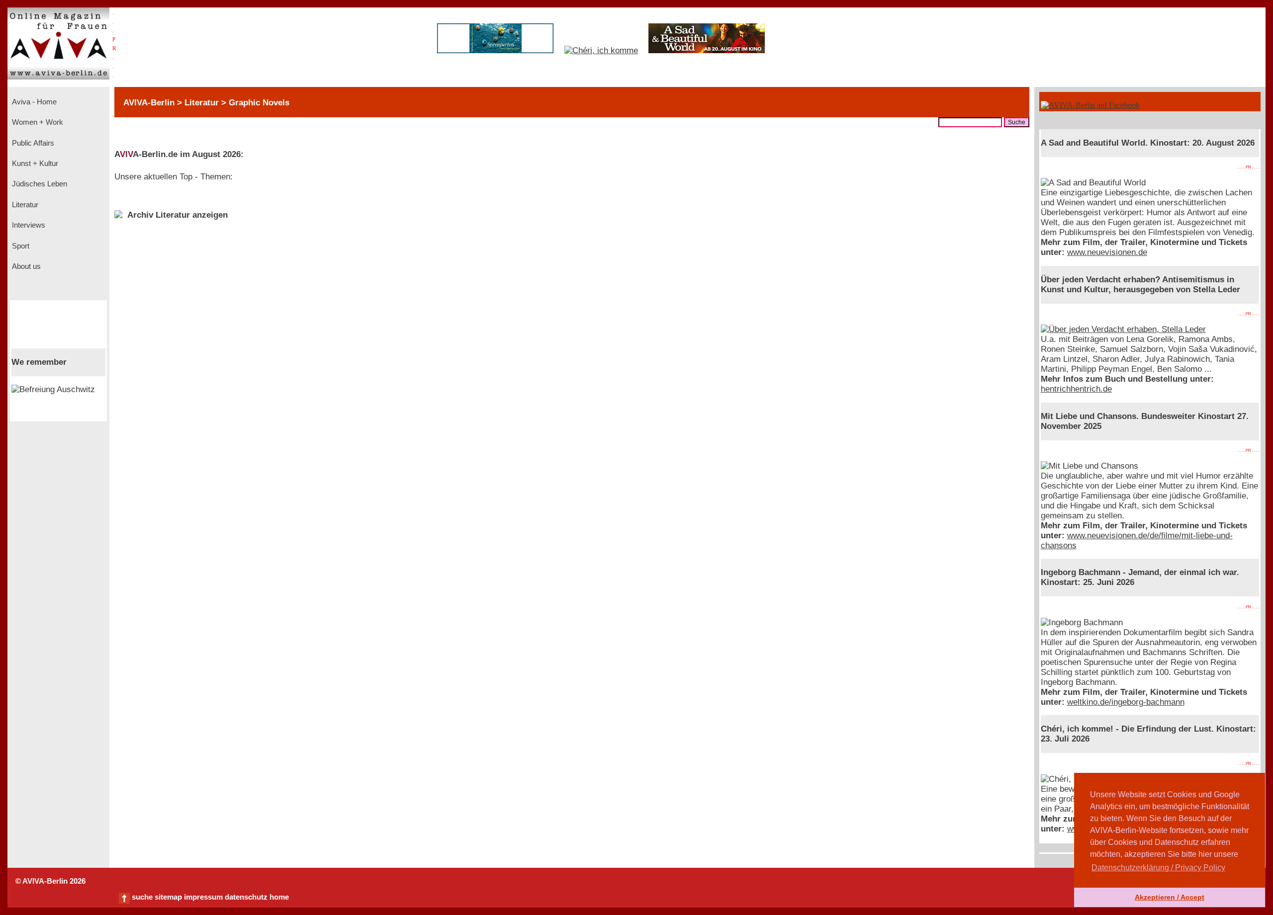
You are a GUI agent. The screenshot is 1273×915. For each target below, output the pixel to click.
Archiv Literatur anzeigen (177, 215)
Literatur (24, 205)
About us (25, 266)
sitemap (168, 897)
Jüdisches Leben (38, 184)
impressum (203, 897)
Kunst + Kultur (34, 163)
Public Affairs (32, 143)
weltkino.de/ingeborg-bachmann (1125, 702)
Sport (19, 246)
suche (142, 897)
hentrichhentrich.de (1076, 389)
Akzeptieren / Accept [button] (1169, 897)
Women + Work (36, 122)
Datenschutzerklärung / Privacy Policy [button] (1158, 867)
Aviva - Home (33, 102)
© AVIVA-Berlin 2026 (50, 881)
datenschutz (246, 897)
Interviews (27, 225)
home (279, 897)
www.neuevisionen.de (1107, 252)
